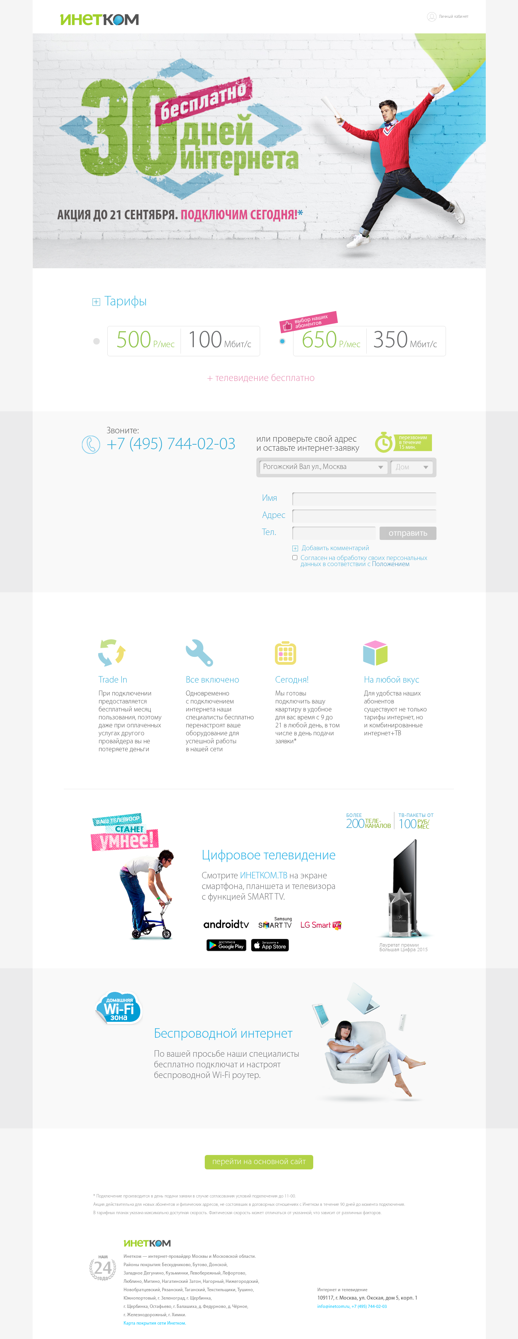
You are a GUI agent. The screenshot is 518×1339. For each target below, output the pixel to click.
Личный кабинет (454, 17)
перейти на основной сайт (259, 1162)
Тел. (269, 533)
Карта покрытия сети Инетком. (155, 1323)
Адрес (274, 516)
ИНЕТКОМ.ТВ (263, 876)
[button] (381, 467)
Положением (391, 564)
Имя (269, 499)
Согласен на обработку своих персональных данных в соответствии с (364, 561)
